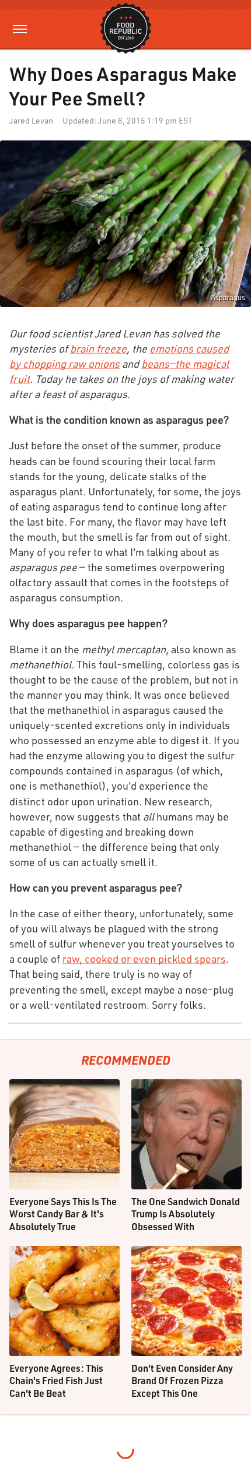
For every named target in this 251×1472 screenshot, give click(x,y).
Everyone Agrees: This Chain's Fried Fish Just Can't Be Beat (56, 1380)
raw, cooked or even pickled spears (144, 958)
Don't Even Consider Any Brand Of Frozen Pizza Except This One (182, 1380)
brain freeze (98, 348)
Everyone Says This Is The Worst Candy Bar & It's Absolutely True (63, 1213)
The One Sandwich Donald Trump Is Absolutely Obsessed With (185, 1213)
